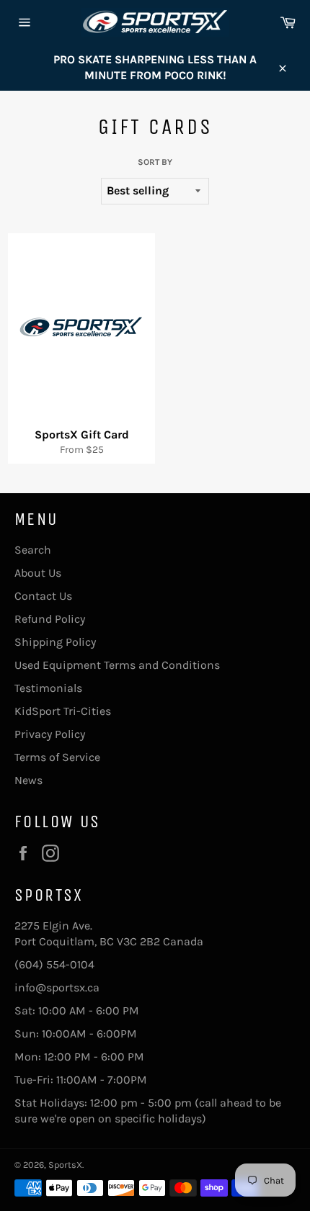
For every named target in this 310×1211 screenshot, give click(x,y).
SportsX (65, 1164)
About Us (37, 573)
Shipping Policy (55, 642)
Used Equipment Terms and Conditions (117, 665)
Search (32, 550)
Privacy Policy (49, 734)
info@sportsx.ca (56, 987)
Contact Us (43, 596)
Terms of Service (57, 757)
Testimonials (48, 688)
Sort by (155, 162)
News (28, 780)
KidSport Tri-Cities (62, 711)
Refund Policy (49, 619)
